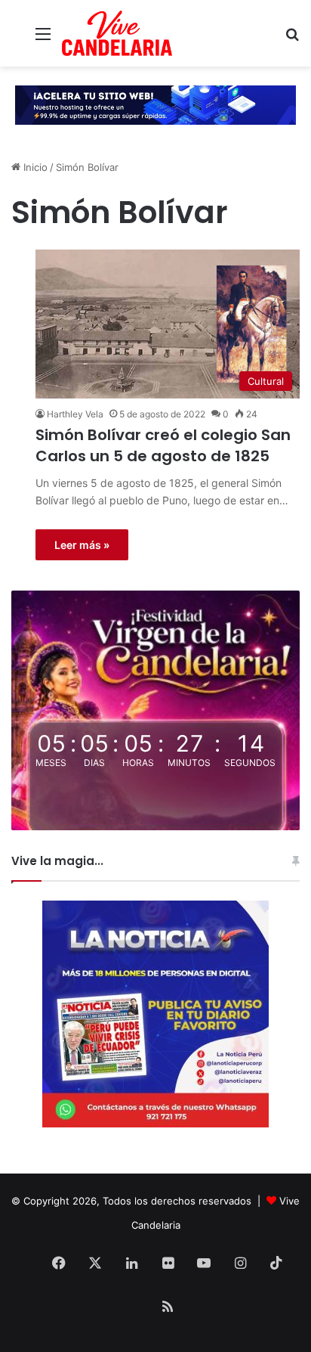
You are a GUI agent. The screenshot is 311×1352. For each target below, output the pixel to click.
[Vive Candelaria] (117, 33)
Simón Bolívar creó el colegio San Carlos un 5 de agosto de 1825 (163, 445)
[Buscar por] (292, 39)
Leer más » (81, 544)
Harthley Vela (75, 414)
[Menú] (43, 39)
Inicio (34, 167)
